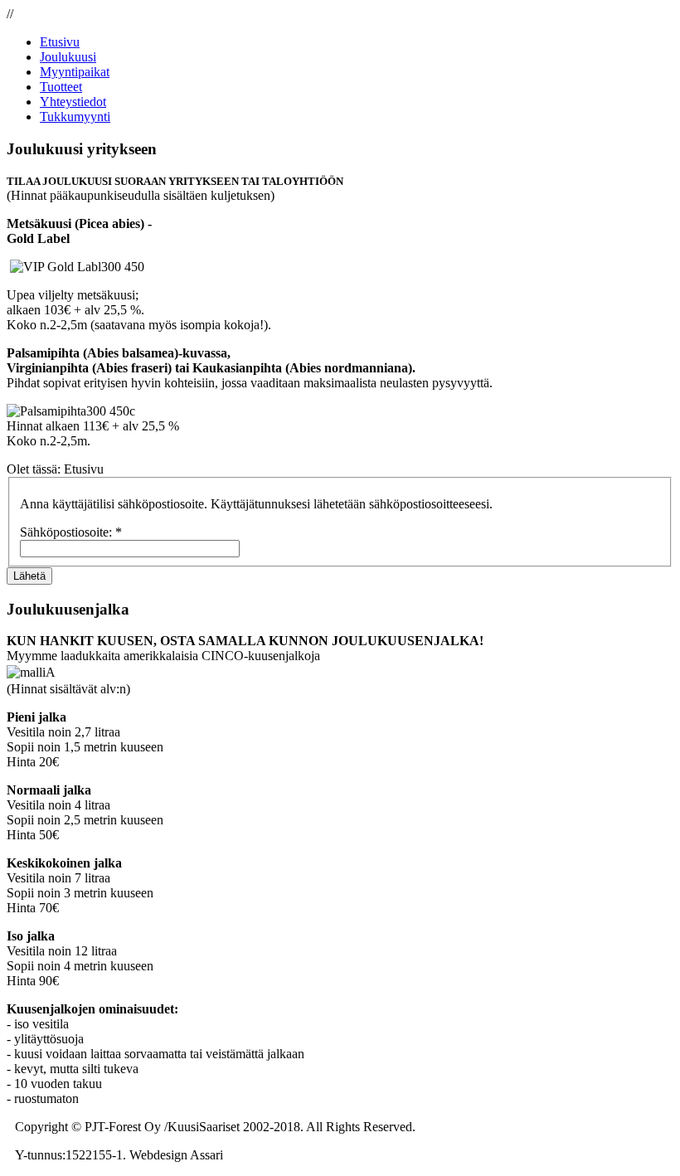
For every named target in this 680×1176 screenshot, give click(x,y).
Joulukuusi (68, 57)
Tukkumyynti (75, 116)
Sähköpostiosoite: (71, 532)
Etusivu (60, 42)
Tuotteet (61, 87)
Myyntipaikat (74, 72)
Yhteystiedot (73, 102)
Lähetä (29, 576)
